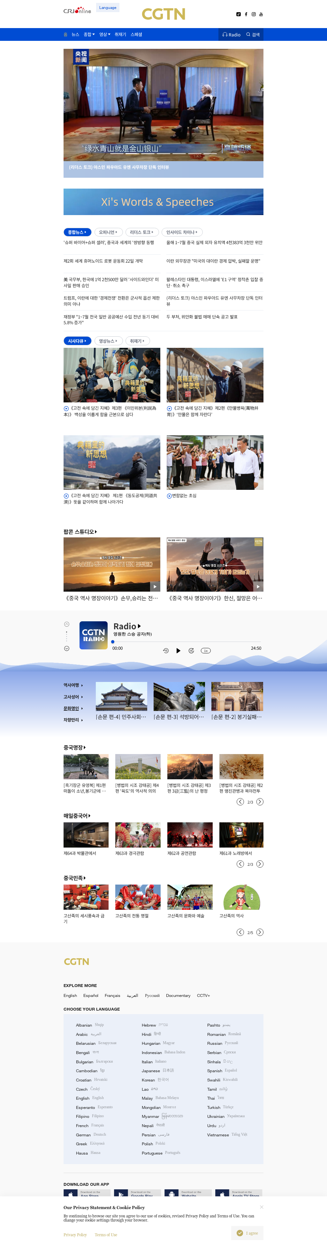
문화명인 (71, 708)
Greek (90, 1143)
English (70, 995)
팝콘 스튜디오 (79, 532)
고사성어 (71, 697)
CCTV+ (203, 995)
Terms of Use (106, 1234)
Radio (234, 34)
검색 (256, 34)
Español (90, 995)
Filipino (89, 1116)
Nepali (153, 1125)
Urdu (216, 1125)
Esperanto (94, 1107)
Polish (153, 1143)
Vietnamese (227, 1134)
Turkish (220, 1107)
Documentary (178, 995)
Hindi (151, 1034)
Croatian (91, 1079)
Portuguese (161, 1153)
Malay (160, 1098)
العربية (132, 995)
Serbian (221, 1052)
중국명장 (73, 747)
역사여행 (71, 685)
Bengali (87, 1052)
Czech (88, 1089)
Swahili (222, 1079)
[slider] (112, 641)
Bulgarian (94, 1061)
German (91, 1134)
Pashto (218, 1025)
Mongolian (159, 1107)
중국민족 (73, 878)
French (90, 1125)
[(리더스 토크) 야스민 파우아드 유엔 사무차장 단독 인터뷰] (164, 157)
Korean (155, 1079)
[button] (117, 153)
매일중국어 (75, 815)
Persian (156, 1134)
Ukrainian (226, 1116)
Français (112, 995)
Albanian (89, 1025)
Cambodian (90, 1070)
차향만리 (71, 720)
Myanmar (162, 1116)
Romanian (224, 1034)
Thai (215, 1098)
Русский (152, 995)
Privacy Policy (75, 1234)
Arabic (88, 1034)
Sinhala (220, 1061)
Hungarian (158, 1043)
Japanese (158, 1070)
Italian (154, 1061)
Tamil (217, 1089)
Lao (150, 1089)
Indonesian (164, 1052)
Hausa (88, 1153)
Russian (222, 1043)
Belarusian (96, 1043)
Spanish (222, 1070)
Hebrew (155, 1025)
